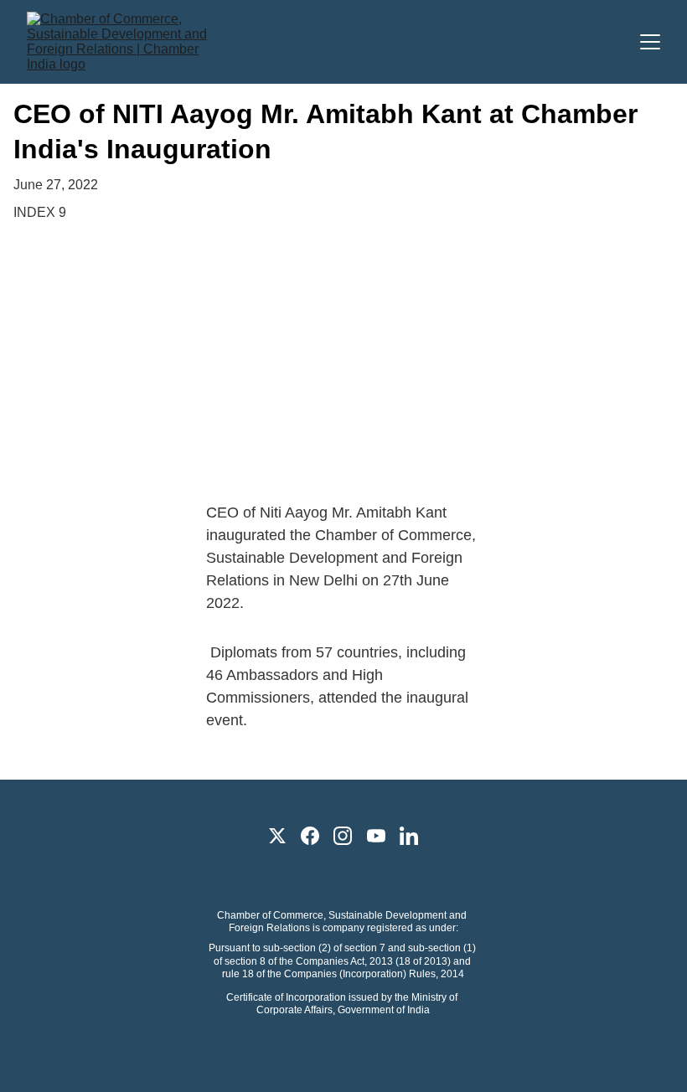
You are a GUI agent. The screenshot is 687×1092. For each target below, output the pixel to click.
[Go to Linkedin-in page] (409, 836)
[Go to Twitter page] (277, 836)
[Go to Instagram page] (342, 836)
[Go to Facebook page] (310, 836)
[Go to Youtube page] (376, 836)
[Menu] (650, 41)
